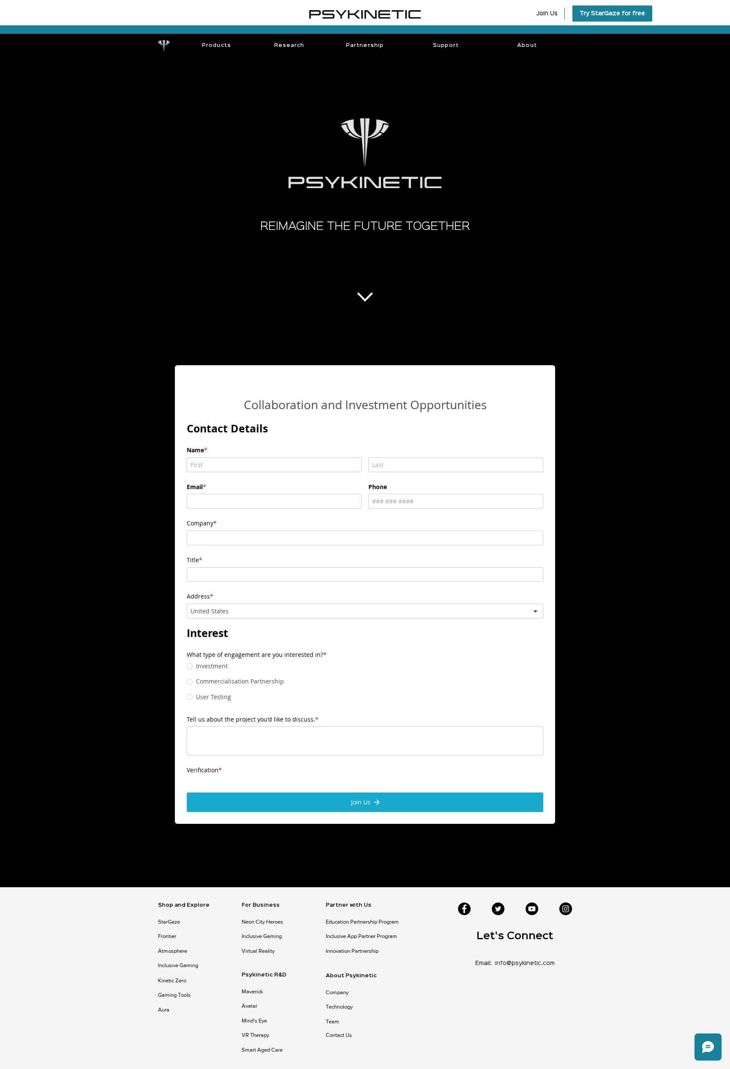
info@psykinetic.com (525, 935)
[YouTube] (532, 881)
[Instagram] (565, 881)
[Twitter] (498, 881)
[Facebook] (464, 881)
